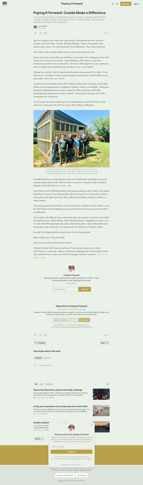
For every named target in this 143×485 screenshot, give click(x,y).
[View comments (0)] (40, 33)
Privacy (69, 470)
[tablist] (42, 358)
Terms (76, 470)
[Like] (35, 33)
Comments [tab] (38, 358)
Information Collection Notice (71, 459)
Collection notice (85, 470)
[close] (91, 425)
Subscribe (126, 4)
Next (103, 343)
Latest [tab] (41, 384)
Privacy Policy (87, 459)
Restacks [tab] (47, 358)
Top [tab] (36, 384)
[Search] (113, 4)
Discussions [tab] (49, 384)
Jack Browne (42, 26)
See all (37, 439)
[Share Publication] (117, 4)
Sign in (136, 4)
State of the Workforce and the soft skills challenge (57, 390)
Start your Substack (66, 475)
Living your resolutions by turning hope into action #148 (60, 406)
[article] (71, 395)
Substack (61, 481)
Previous (41, 343)
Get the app (82, 475)
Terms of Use (82, 456)
